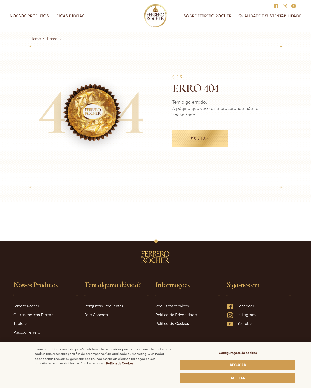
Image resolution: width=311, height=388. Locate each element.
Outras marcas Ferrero (33, 314)
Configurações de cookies (238, 352)
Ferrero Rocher (26, 305)
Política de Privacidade (176, 314)
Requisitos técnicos (172, 305)
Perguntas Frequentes (104, 305)
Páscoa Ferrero (26, 331)
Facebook (245, 305)
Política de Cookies (172, 323)
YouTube (244, 323)
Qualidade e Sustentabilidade (269, 15)
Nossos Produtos (29, 15)
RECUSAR (238, 365)
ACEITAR (238, 378)
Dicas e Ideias (70, 15)
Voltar (200, 138)
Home (35, 38)
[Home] (155, 15)
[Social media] (277, 5)
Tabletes (20, 323)
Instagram (246, 314)
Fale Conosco (96, 314)
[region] (155, 365)
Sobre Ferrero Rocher (207, 15)
